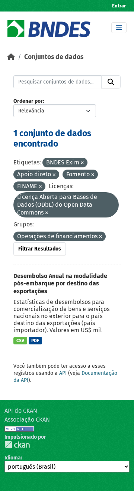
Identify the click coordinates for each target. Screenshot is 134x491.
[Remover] (82, 163)
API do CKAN (20, 410)
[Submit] (111, 82)
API (63, 373)
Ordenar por (28, 101)
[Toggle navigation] (119, 27)
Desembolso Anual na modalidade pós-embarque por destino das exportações (60, 283)
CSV (20, 340)
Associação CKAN (27, 419)
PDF (35, 340)
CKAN (17, 445)
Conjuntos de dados (53, 57)
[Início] (11, 57)
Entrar (119, 6)
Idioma (12, 458)
